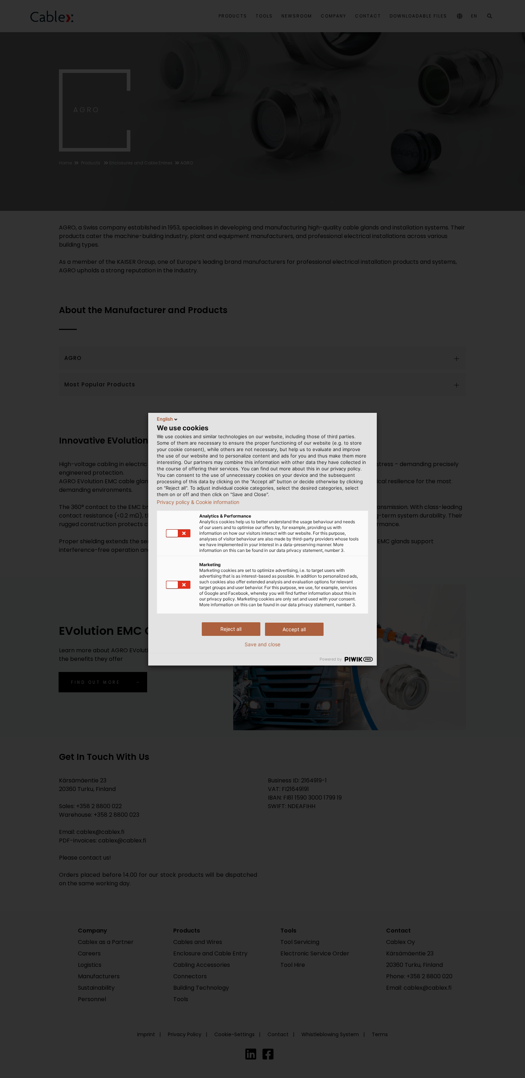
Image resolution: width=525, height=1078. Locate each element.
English (165, 419)
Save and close (262, 644)
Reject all (230, 629)
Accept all (294, 629)
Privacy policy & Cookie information (198, 502)
